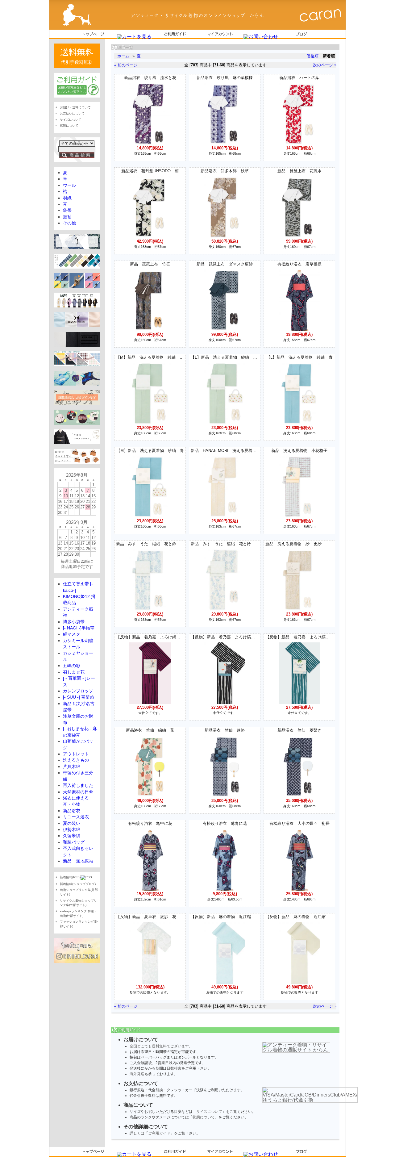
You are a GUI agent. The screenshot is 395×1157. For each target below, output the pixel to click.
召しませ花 (74, 672)
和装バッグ (74, 842)
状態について (204, 1117)
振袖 (67, 217)
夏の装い (71, 823)
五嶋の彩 (71, 665)
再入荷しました (78, 785)
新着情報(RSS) (70, 877)
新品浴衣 (71, 810)
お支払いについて (72, 113)
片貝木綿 (71, 766)
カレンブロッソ (78, 691)
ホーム (123, 56)
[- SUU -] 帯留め (78, 697)
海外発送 (137, 1074)
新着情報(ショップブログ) (78, 884)
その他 (69, 223)
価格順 (312, 56)
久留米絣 (71, 835)
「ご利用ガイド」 (159, 1133)
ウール (69, 185)
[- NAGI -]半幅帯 (78, 628)
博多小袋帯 (74, 622)
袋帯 (67, 210)
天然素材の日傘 (78, 792)
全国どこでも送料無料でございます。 (161, 1046)
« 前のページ (126, 65)
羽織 (67, 198)
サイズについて (209, 1111)
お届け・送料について (75, 107)
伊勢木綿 (71, 829)
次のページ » (324, 65)
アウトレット (76, 754)
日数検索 (174, 1068)
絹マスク (71, 634)
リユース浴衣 (76, 817)
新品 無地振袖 (78, 861)
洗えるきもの (76, 760)
